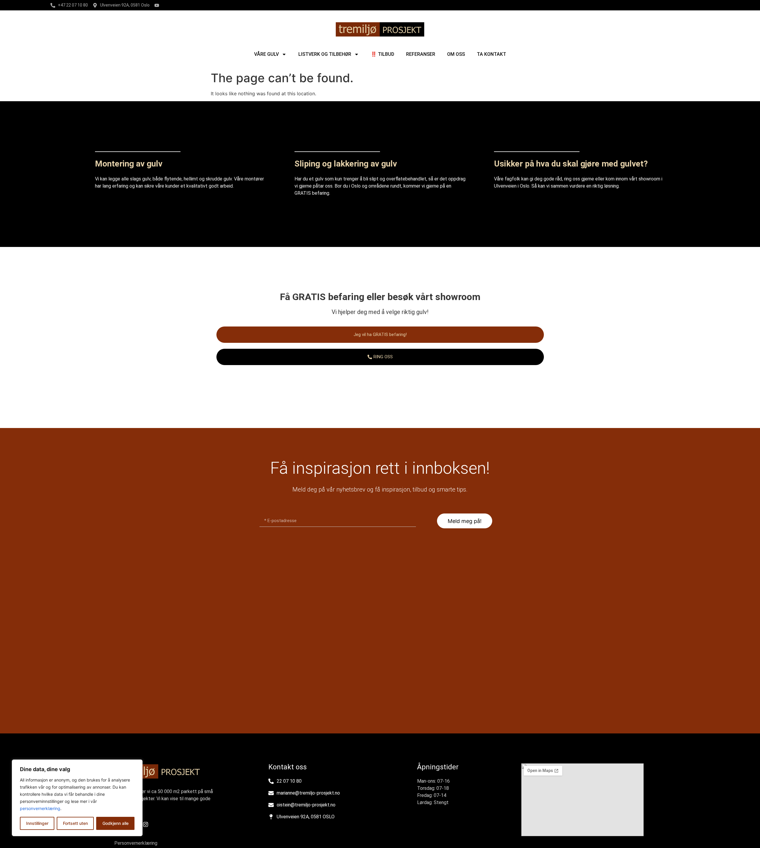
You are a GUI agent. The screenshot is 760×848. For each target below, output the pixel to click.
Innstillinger (37, 823)
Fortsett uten (75, 823)
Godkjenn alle (115, 823)
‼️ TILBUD (382, 54)
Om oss (456, 54)
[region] (77, 798)
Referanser (420, 54)
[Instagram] (145, 824)
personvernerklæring (40, 808)
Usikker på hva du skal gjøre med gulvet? (571, 164)
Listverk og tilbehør (324, 54)
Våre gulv (266, 54)
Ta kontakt (491, 54)
